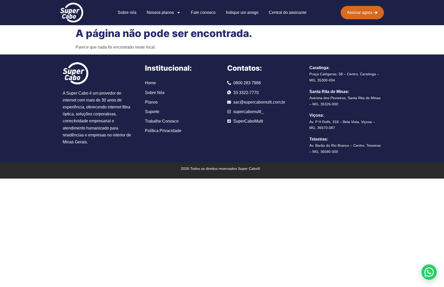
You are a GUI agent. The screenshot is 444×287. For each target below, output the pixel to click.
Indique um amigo (242, 12)
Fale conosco (203, 12)
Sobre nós (127, 12)
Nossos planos (160, 12)
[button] (429, 272)
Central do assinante (288, 12)
